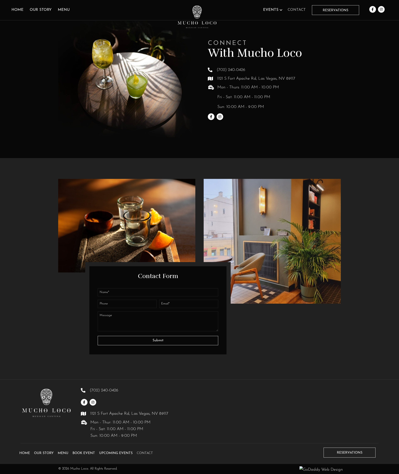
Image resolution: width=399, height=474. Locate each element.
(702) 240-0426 (231, 70)
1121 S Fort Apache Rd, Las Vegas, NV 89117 (256, 79)
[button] (280, 10)
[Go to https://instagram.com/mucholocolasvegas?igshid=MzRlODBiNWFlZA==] (381, 9)
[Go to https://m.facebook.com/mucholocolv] (372, 9)
